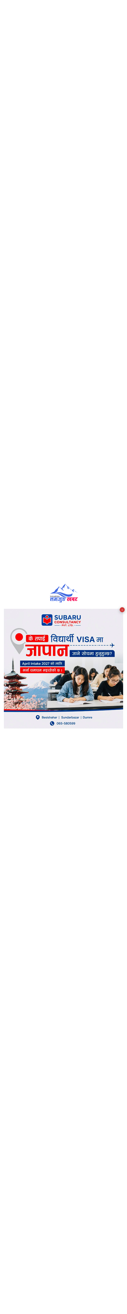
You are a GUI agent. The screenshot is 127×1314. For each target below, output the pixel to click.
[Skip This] (122, 609)
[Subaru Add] (63, 727)
